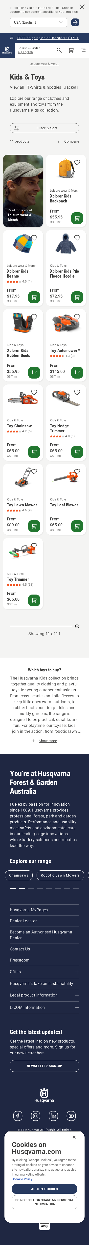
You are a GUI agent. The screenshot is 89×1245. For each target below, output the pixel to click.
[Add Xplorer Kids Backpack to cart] (77, 218)
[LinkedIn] (53, 1116)
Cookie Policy (22, 1179)
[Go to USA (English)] (75, 22)
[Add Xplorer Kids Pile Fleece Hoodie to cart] (77, 297)
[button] (77, 163)
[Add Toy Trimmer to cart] (34, 600)
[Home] (7, 50)
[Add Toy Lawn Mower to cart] (34, 526)
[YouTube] (71, 1116)
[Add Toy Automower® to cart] (77, 373)
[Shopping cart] (71, 50)
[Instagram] (36, 1116)
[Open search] (59, 50)
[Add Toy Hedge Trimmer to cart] (77, 452)
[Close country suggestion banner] (82, 7)
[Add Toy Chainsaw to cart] (34, 452)
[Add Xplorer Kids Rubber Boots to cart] (34, 373)
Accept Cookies (44, 1189)
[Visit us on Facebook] (18, 1116)
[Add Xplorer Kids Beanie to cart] (34, 297)
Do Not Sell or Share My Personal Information (44, 1202)
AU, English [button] (25, 52)
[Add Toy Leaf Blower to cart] (77, 526)
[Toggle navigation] (83, 50)
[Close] (74, 1137)
